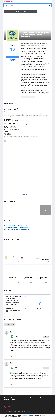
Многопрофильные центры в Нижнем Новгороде (16, 229)
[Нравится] (11, 356)
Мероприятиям (34, 398)
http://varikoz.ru (8, 138)
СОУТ (20, 402)
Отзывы (31, 194)
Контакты (7, 398)
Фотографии (25, 194)
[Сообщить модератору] (49, 356)
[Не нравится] (14, 356)
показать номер (17, 135)
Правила (12, 399)
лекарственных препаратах (28, 415)
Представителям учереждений (12, 60)
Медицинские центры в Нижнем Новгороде (15, 225)
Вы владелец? (28, 97)
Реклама (13, 398)
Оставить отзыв (12, 57)
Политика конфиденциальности (10, 402)
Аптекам (19, 398)
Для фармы (43, 398)
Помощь (6, 399)
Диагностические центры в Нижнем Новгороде (16, 227)
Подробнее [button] (46, 336)
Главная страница (20, 11)
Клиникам (26, 398)
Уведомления (10, 324)
